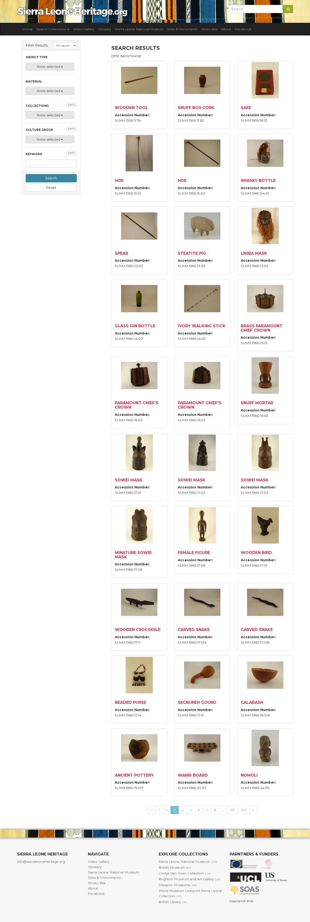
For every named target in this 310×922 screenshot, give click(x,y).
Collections (50, 105)
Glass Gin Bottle (135, 326)
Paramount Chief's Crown (136, 405)
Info (72, 104)
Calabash (252, 702)
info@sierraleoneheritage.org (41, 861)
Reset (51, 187)
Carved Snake (194, 629)
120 (243, 810)
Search (51, 178)
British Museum (175, 867)
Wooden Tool (131, 107)
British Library (172, 902)
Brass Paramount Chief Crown (261, 328)
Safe (246, 107)
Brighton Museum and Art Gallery (189, 879)
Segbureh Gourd (197, 702)
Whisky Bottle (258, 180)
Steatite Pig (192, 253)
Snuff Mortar (257, 403)
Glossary (104, 29)
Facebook (243, 29)
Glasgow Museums (178, 885)
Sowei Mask (128, 480)
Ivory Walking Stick (201, 326)
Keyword (50, 154)
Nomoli (249, 775)
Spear (121, 253)
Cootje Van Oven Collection (184, 873)
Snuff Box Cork (196, 107)
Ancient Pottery (134, 775)
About (226, 29)
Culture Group (50, 129)
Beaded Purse (130, 702)
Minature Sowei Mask (133, 554)
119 (232, 810)
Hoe (119, 180)
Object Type (36, 57)
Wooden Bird (256, 552)
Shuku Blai (209, 29)
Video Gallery (83, 29)
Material (34, 81)
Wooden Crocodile (137, 629)
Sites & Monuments (182, 29)
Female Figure (194, 552)
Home (27, 29)
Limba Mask (254, 253)
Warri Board (193, 775)
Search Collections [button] (51, 29)
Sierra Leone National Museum (139, 29)
